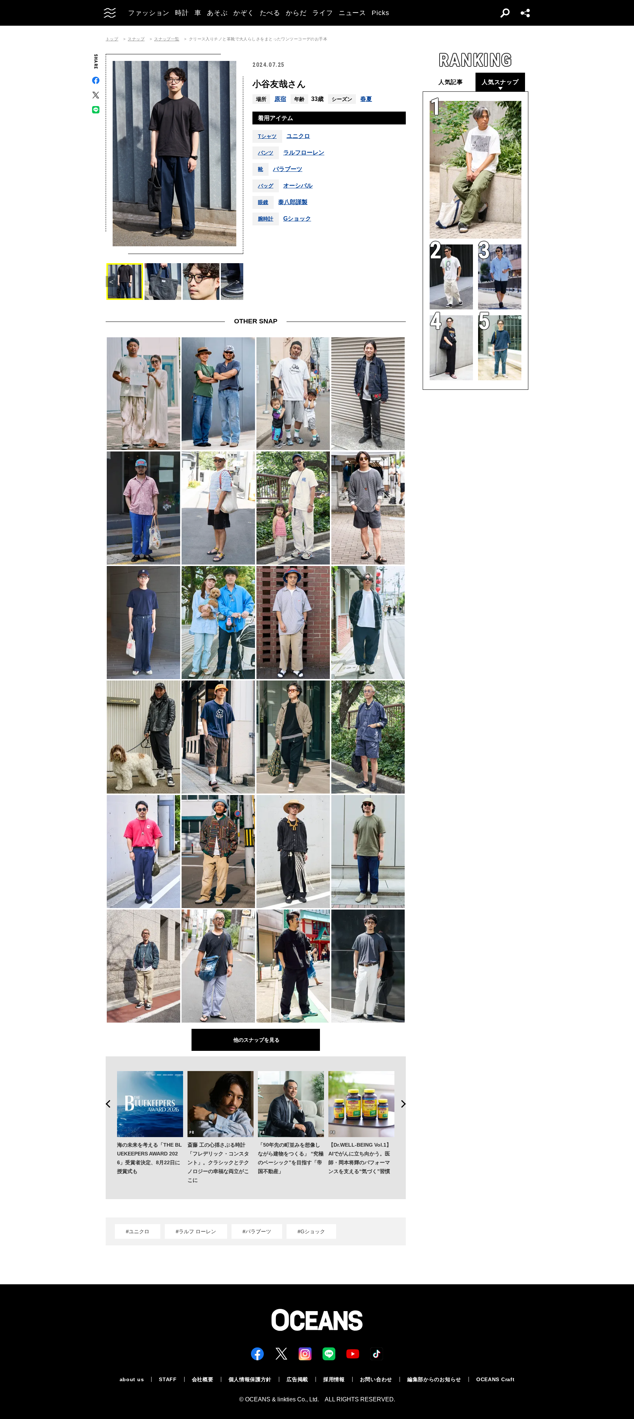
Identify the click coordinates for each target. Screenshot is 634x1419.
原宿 (280, 99)
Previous (105, 1104)
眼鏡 (263, 202)
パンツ (265, 153)
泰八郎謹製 (292, 202)
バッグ (265, 186)
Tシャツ (267, 136)
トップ (112, 39)
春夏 (366, 99)
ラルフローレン (303, 153)
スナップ (136, 39)
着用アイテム (275, 118)
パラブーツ (287, 169)
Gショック (297, 219)
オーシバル (298, 186)
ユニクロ (298, 136)
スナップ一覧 (166, 39)
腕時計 (265, 219)
